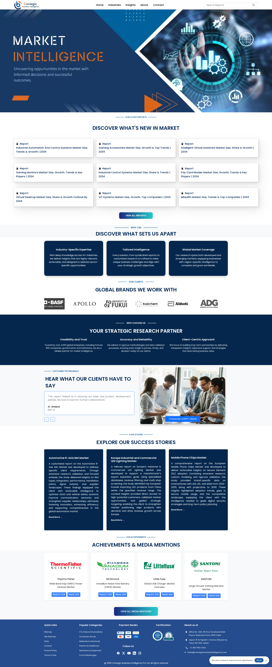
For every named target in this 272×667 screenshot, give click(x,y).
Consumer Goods (87, 638)
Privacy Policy (50, 652)
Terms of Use (50, 657)
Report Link (59, 596)
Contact (158, 5)
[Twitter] (123, 655)
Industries (114, 5)
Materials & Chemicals (89, 643)
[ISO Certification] (157, 638)
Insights (131, 5)
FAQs (46, 643)
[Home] (27, 5)
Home (100, 5)
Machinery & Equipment (90, 652)
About (144, 5)
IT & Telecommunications (91, 634)
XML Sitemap (50, 638)
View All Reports (136, 215)
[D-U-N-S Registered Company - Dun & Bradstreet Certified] (168, 638)
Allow (259, 660)
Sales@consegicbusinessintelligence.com (207, 654)
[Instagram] (139, 655)
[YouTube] (129, 655)
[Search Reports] (253, 6)
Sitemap (48, 634)
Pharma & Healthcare (89, 647)
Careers (48, 647)
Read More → (55, 519)
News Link (74, 596)
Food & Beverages (87, 657)
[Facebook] (118, 655)
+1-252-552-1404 (198, 649)
